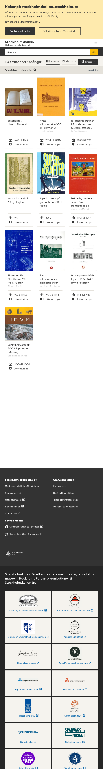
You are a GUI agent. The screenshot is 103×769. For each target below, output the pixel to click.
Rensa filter (92, 69)
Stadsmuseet (11, 493)
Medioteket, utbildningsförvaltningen (22, 486)
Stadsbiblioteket (12, 507)
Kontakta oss (59, 486)
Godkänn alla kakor (20, 30)
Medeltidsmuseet (13, 500)
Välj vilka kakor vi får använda (59, 30)
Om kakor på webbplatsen (65, 507)
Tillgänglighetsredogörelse (65, 500)
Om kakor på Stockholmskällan (21, 22)
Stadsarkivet (11, 513)
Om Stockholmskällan (63, 493)
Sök (93, 52)
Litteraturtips (26, 69)
